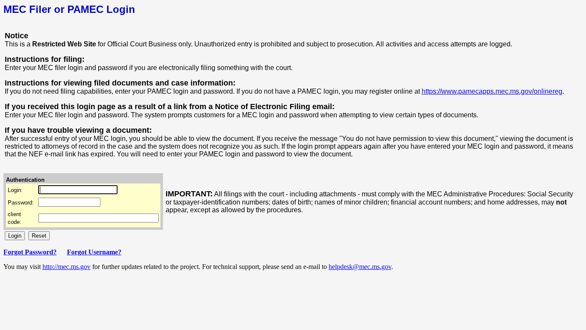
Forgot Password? (30, 252)
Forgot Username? (94, 252)
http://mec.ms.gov (66, 266)
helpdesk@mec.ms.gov (360, 266)
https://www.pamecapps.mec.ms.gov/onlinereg (492, 91)
